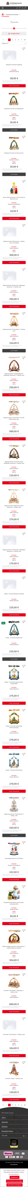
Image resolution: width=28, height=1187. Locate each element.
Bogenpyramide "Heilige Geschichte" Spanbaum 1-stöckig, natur (14, 506)
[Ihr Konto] (23, 8)
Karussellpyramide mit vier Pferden (14, 858)
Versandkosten (14, 1164)
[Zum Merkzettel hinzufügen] (23, 49)
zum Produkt (14, 130)
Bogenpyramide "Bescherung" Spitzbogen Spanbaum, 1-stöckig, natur (14, 286)
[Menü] (3, 8)
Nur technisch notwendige (14, 1181)
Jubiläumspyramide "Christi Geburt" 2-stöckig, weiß (14, 814)
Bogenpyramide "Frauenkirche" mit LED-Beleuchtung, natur (14, 418)
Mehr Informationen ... (14, 1174)
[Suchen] (17, 8)
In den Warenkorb (14, 86)
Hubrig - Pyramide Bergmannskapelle (14, 594)
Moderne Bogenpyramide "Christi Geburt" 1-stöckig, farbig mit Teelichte (14, 947)
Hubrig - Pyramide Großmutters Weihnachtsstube (14, 726)
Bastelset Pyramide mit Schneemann (14, 153)
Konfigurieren (14, 1177)
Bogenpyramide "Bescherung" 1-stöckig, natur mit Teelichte (14, 242)
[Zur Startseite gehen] (14, 3)
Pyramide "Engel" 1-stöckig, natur (14, 1078)
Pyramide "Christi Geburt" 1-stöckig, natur (14, 1034)
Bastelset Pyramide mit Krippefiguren (14, 108)
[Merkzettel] (20, 8)
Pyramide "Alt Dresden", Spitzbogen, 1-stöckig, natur (14, 991)
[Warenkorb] (25, 8)
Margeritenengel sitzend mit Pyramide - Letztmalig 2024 (14, 903)
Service (4, 1117)
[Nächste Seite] (22, 40)
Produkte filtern (15, 33)
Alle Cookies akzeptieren (14, 1185)
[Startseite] (2, 14)
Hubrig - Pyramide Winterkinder (14, 770)
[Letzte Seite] (25, 40)
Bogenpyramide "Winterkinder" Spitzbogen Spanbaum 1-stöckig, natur (14, 550)
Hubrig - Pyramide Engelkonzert (14, 638)
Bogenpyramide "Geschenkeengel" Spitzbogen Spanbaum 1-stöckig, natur (14, 462)
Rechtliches (5, 1126)
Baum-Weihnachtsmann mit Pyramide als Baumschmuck (14, 198)
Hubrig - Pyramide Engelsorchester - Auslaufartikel (14, 682)
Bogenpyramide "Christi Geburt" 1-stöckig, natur (14, 330)
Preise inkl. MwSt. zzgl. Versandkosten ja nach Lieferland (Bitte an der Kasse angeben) (12, 81)
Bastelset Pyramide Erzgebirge (14, 64)
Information (5, 1122)
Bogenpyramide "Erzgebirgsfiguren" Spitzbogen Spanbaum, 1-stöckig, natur (14, 374)
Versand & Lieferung (7, 1131)
